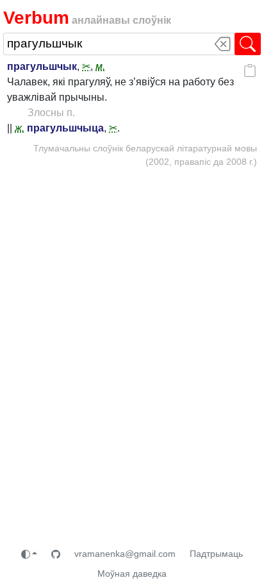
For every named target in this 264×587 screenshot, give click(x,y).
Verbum (36, 17)
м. (100, 66)
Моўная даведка (132, 573)
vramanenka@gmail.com (125, 554)
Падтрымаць (216, 554)
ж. (19, 128)
